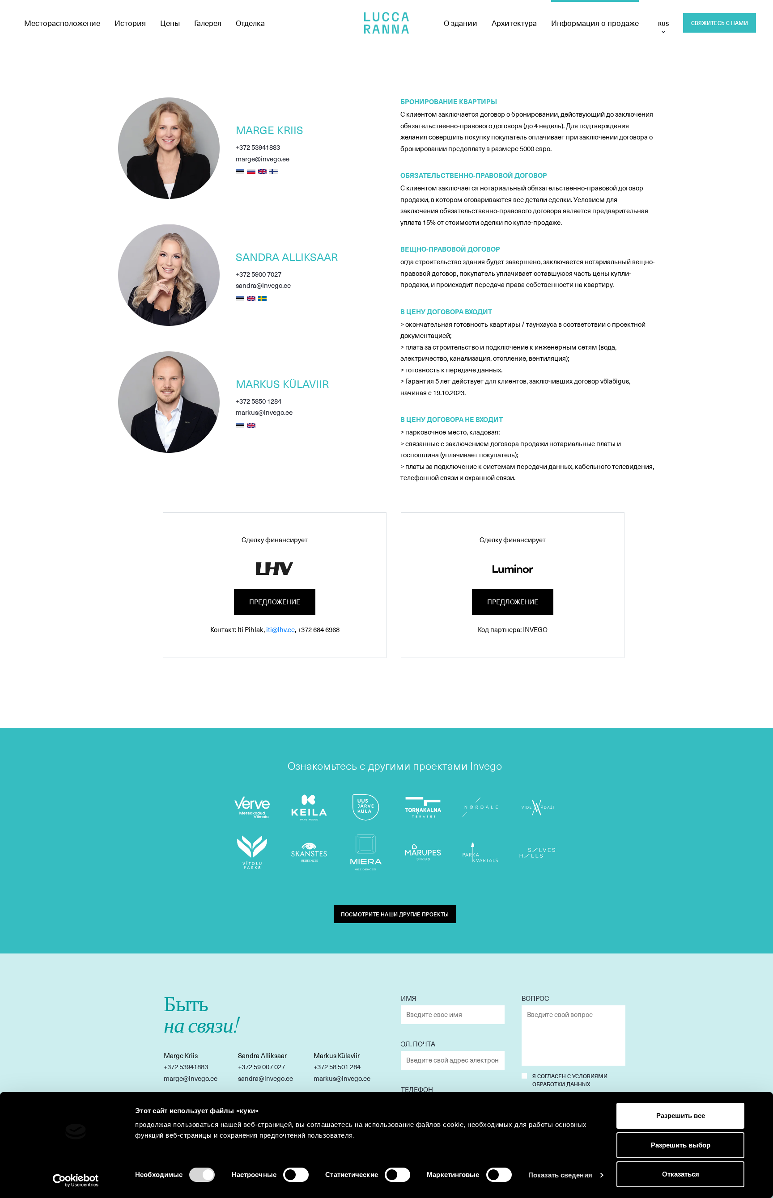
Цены (170, 22)
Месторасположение (62, 22)
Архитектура (514, 22)
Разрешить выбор (680, 1145)
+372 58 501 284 (337, 1066)
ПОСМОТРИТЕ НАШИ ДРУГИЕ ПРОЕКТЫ (395, 914)
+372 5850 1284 (258, 401)
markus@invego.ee (264, 412)
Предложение (274, 601)
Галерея (207, 22)
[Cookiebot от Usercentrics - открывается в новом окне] (76, 1180)
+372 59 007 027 (261, 1066)
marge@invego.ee (262, 158)
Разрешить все (680, 1115)
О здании (460, 22)
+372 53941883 (258, 147)
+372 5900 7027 (258, 274)
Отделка (250, 22)
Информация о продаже (595, 22)
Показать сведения (560, 1175)
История (130, 22)
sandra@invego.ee (263, 285)
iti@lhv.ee (280, 629)
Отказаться (680, 1174)
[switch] (296, 1175)
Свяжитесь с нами (719, 22)
